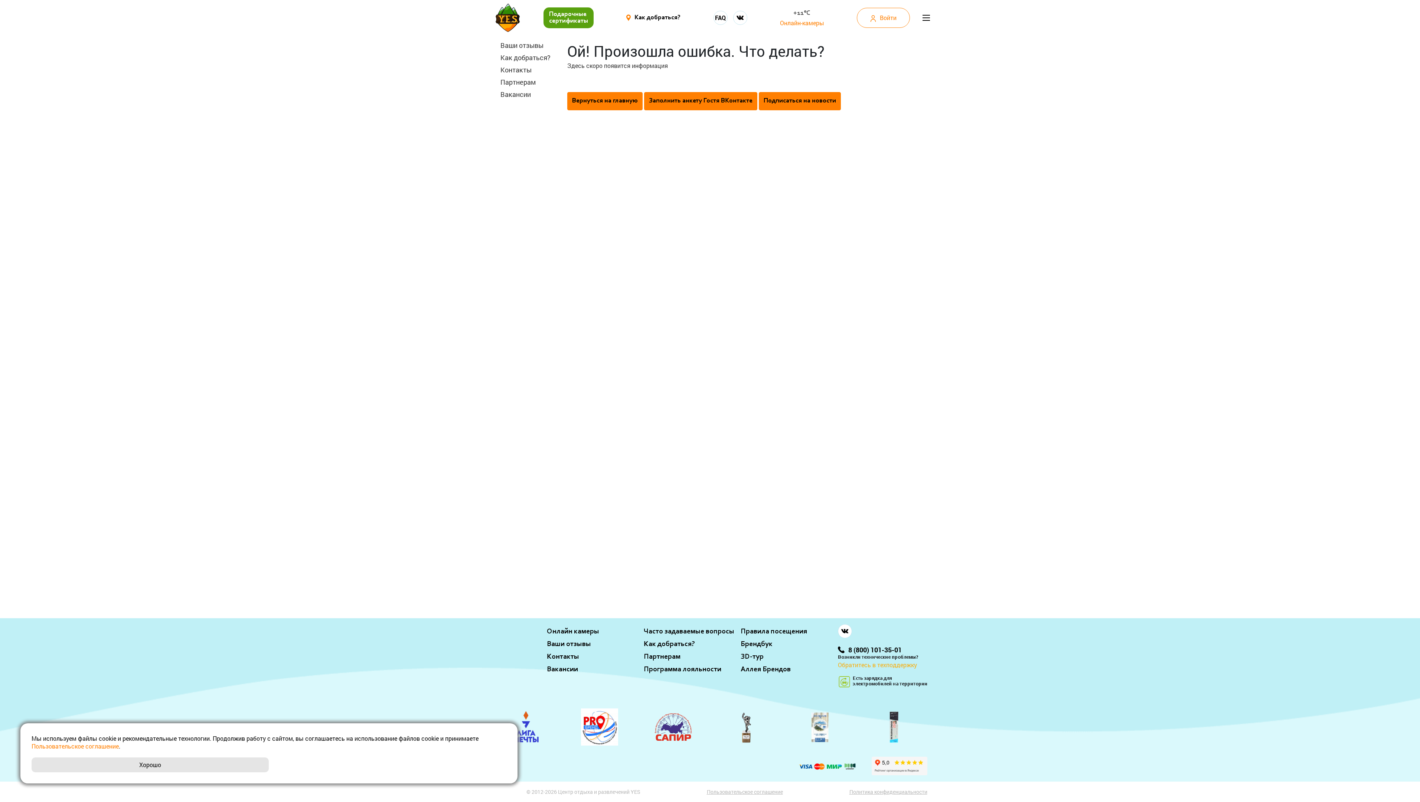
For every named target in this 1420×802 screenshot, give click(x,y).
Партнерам (518, 82)
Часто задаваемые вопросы (689, 631)
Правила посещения (774, 631)
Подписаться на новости (800, 101)
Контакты (516, 70)
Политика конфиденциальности (888, 792)
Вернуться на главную (605, 101)
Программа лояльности (682, 669)
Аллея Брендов (766, 669)
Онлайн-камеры (802, 23)
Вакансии (515, 94)
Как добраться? (525, 57)
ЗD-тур (752, 657)
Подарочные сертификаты (568, 18)
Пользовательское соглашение (745, 792)
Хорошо (150, 765)
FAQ (720, 18)
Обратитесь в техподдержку (877, 665)
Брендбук (757, 644)
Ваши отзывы (521, 45)
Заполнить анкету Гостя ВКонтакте (701, 101)
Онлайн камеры (573, 631)
